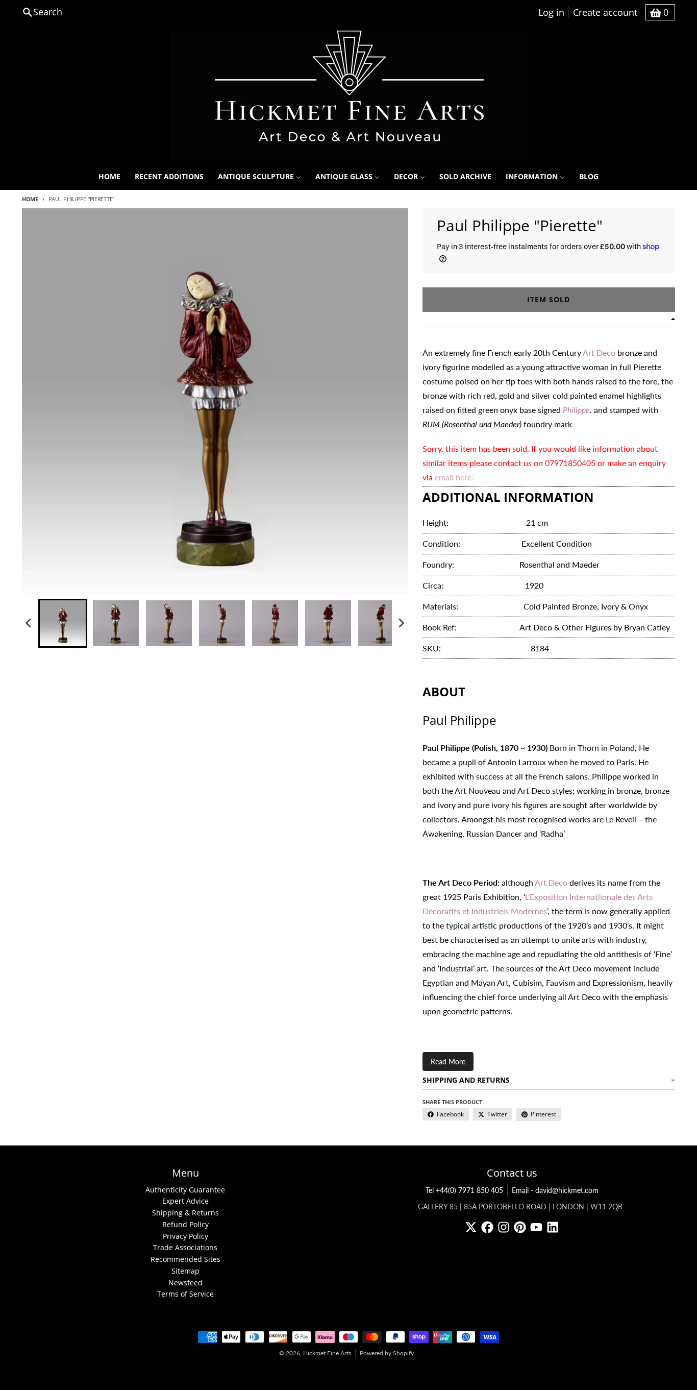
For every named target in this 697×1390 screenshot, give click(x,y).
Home (30, 199)
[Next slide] (401, 623)
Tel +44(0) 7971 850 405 (464, 1190)
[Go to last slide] (29, 623)
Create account (605, 12)
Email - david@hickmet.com (555, 1190)
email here (453, 477)
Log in (551, 12)
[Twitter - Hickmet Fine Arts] (471, 1227)
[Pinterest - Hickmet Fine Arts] (520, 1227)
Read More (448, 1061)
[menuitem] (109, 176)
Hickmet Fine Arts (327, 1353)
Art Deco (599, 352)
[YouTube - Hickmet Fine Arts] (536, 1227)
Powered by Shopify (387, 1353)
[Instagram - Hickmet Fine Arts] (503, 1227)
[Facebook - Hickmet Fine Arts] (487, 1227)
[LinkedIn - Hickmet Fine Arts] (552, 1227)
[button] (62, 623)
